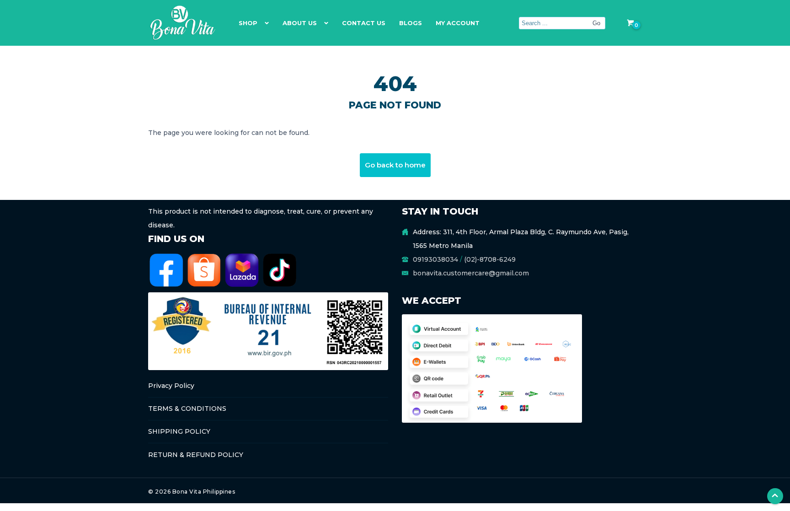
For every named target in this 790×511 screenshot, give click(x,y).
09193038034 (435, 259)
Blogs (410, 23)
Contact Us (363, 23)
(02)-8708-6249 (490, 259)
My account (458, 23)
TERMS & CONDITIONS (187, 408)
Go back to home (395, 165)
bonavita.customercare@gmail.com (471, 273)
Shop (248, 23)
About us (300, 23)
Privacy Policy (171, 386)
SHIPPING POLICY (179, 431)
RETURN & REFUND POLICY (195, 455)
